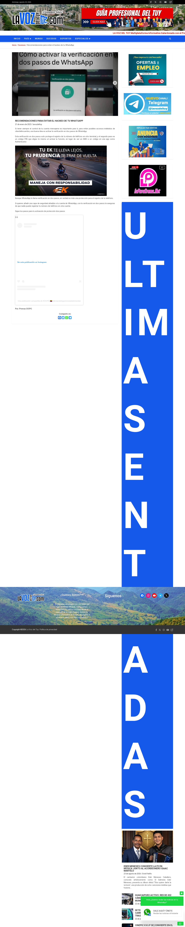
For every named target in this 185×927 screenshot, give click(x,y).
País (26, 39)
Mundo (39, 39)
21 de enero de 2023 (23, 124)
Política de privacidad (48, 629)
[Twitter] (63, 317)
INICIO (17, 39)
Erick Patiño (147, 874)
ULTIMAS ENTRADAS (147, 515)
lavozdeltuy (37, 124)
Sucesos (51, 39)
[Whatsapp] (66, 317)
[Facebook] (59, 317)
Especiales (81, 39)
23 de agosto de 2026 (132, 874)
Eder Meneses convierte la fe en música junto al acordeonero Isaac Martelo (146, 868)
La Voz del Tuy (32, 629)
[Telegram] (70, 317)
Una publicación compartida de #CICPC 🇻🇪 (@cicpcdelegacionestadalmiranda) (49, 301)
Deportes (65, 39)
